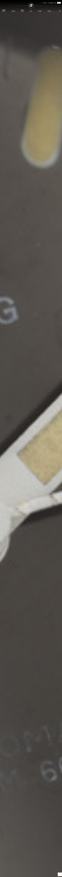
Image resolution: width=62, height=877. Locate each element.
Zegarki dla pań (4, 10)
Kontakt (39, 11)
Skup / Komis (22, 10)
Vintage (13, 11)
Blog (31, 11)
